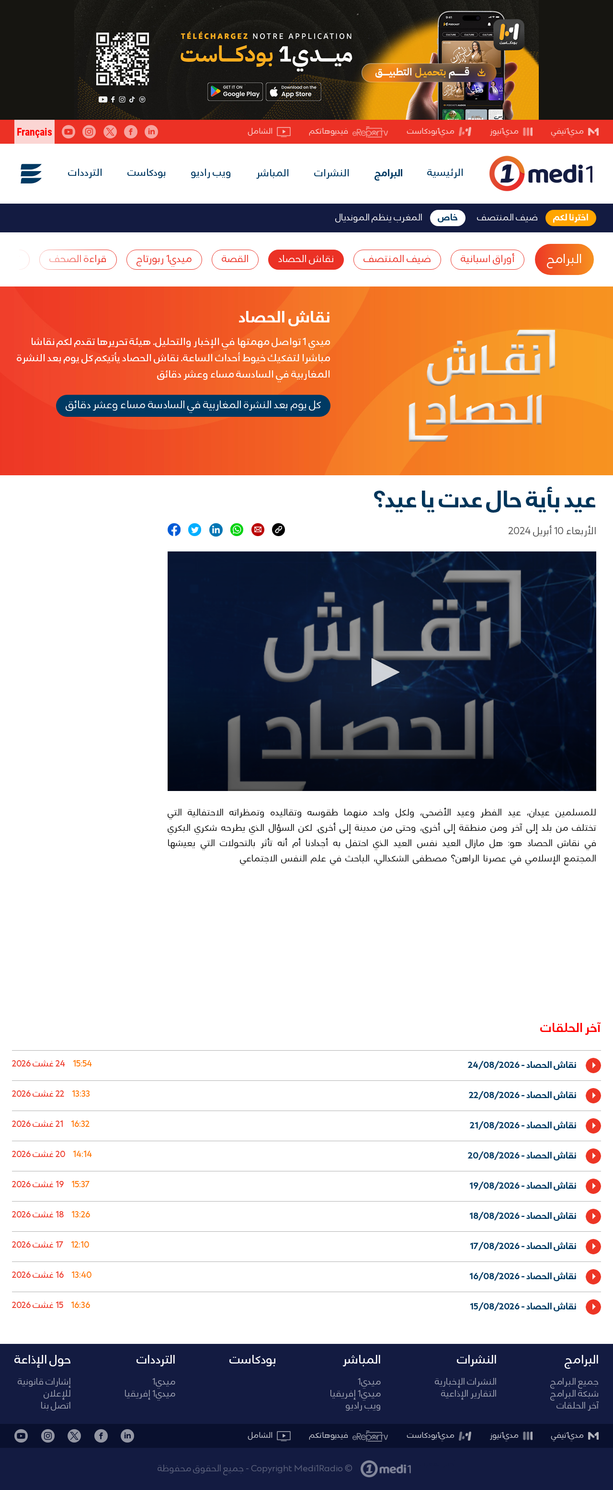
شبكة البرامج (574, 1394)
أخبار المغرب (437, 1464)
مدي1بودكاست (430, 131)
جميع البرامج (574, 1382)
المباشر (272, 174)
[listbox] (306, 1184)
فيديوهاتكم (328, 131)
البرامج (389, 174)
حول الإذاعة (42, 1360)
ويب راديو (211, 173)
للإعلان (57, 1394)
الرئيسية (445, 173)
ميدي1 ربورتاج (164, 259)
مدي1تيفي (567, 131)
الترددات (85, 173)
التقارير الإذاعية (469, 1394)
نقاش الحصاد (306, 259)
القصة (235, 259)
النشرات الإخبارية (466, 1382)
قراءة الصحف (78, 259)
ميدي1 (369, 1382)
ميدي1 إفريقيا (355, 1394)
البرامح (564, 259)
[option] (306, 1065)
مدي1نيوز (504, 131)
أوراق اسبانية (487, 259)
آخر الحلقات (577, 1406)
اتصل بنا (56, 1406)
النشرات (332, 174)
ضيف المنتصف (397, 259)
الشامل (260, 131)
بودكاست (146, 173)
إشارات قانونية (44, 1382)
